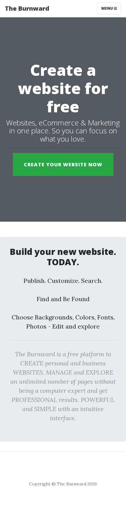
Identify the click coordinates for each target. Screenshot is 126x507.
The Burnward (27, 8)
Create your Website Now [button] (63, 164)
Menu (107, 8)
